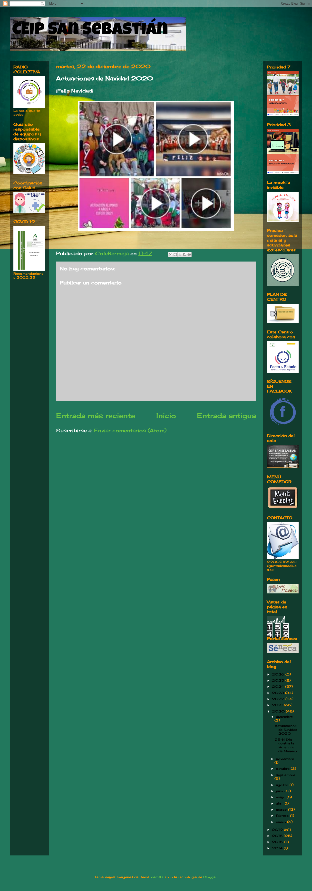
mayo (281, 797)
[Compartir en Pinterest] (189, 254)
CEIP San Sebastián (90, 30)
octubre (283, 768)
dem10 (157, 877)
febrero (283, 815)
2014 (278, 848)
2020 (279, 711)
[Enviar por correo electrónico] (170, 254)
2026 (278, 674)
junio (281, 791)
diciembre (284, 717)
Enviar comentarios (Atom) (130, 430)
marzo (282, 809)
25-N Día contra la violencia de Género (286, 745)
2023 (278, 693)
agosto (283, 785)
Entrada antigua (226, 415)
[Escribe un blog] (175, 254)
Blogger (210, 877)
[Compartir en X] (179, 254)
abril (280, 803)
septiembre (285, 775)
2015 (278, 842)
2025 (278, 680)
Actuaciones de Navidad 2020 (286, 729)
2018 (278, 836)
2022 (278, 699)
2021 (278, 705)
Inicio (166, 415)
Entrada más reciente (95, 415)
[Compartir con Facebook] (184, 254)
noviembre (285, 759)
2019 (278, 830)
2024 (278, 686)
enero (281, 822)
